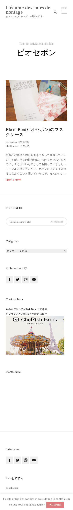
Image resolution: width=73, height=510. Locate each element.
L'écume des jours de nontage (28, 10)
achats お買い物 (21, 145)
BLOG (9, 145)
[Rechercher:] (36, 221)
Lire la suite (13, 180)
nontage (13, 141)
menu (64, 8)
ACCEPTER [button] (55, 504)
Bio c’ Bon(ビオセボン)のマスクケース (34, 131)
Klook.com (12, 488)
